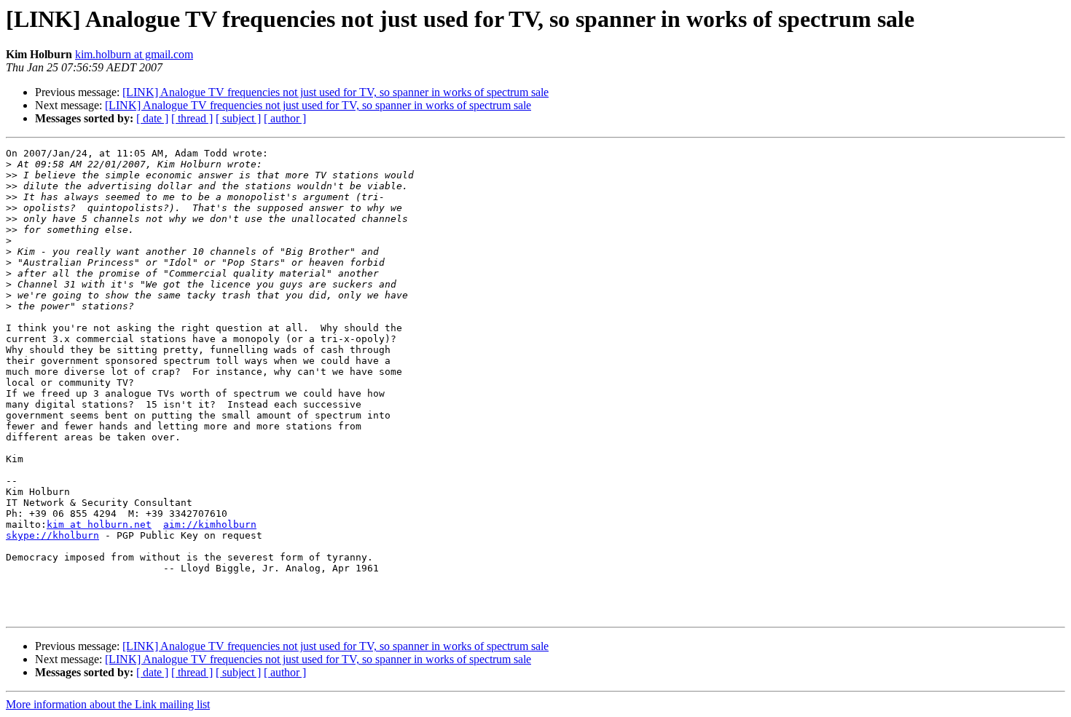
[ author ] (285, 118)
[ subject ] (238, 118)
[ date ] (152, 118)
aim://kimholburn (209, 524)
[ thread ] (192, 118)
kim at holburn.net (99, 524)
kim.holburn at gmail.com (134, 54)
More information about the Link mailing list (108, 704)
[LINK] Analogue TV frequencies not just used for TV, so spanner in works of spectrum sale (335, 92)
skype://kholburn (52, 535)
